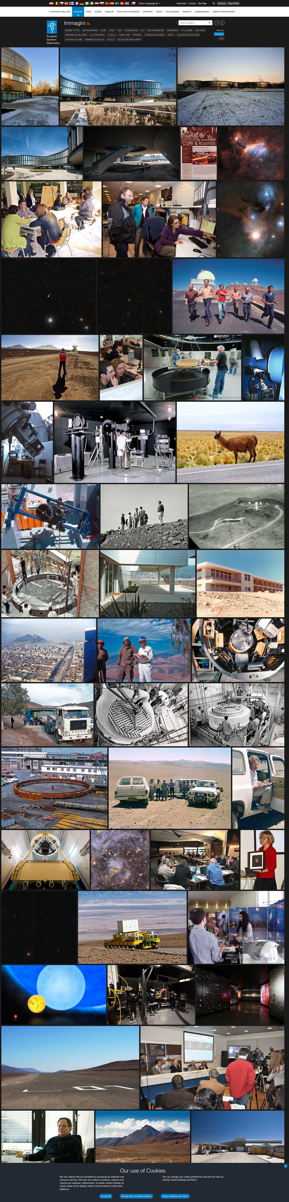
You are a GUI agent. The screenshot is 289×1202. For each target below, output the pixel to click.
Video (88, 12)
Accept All (106, 1196)
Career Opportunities (224, 12)
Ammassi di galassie (76, 35)
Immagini (78, 12)
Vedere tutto (72, 30)
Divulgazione (172, 12)
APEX (111, 30)
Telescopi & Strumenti (128, 12)
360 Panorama (90, 30)
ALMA (103, 30)
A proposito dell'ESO (59, 12)
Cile (119, 30)
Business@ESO (202, 12)
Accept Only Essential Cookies (136, 1196)
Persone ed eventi (155, 35)
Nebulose (124, 35)
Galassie (200, 30)
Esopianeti (173, 30)
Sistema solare (73, 39)
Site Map (202, 3)
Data (221, 38)
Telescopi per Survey (129, 39)
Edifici (171, 35)
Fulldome (187, 30)
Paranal (137, 35)
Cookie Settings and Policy (175, 1196)
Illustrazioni (97, 35)
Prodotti (186, 12)
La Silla (112, 35)
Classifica (219, 34)
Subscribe (181, 3)
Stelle (110, 39)
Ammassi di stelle (94, 39)
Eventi (159, 12)
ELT (142, 30)
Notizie (98, 12)
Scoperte (148, 12)
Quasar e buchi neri (188, 35)
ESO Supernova (156, 30)
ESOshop (109, 12)
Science (222, 3)
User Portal (233, 3)
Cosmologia (131, 30)
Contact (192, 3)
